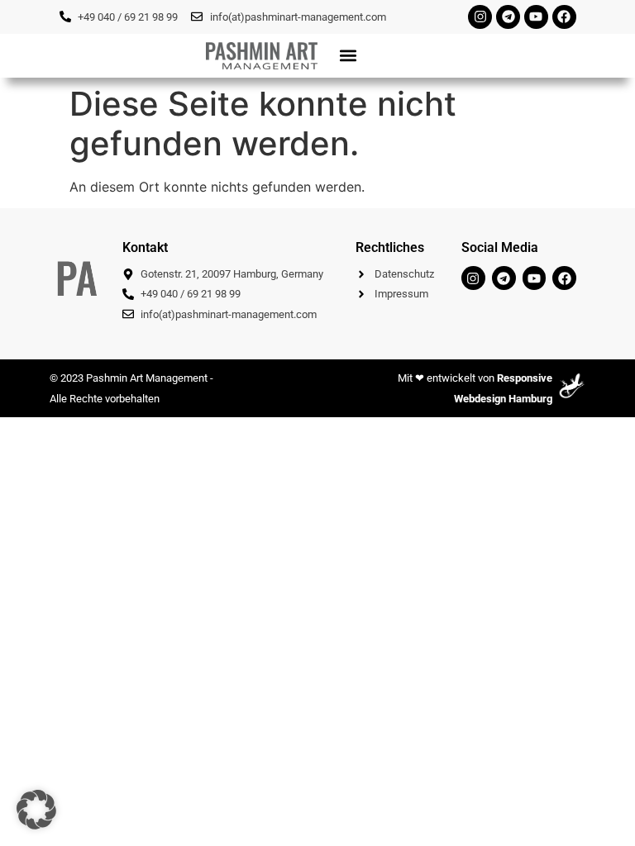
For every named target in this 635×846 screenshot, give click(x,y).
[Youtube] (536, 17)
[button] (347, 55)
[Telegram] (508, 17)
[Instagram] (480, 17)
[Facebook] (564, 17)
